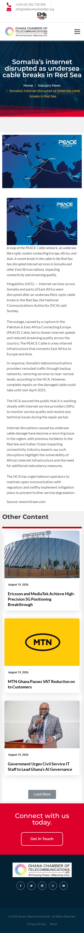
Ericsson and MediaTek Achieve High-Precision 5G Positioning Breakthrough (41, 599)
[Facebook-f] (21, 886)
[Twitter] (31, 886)
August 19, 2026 (18, 584)
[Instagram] (53, 886)
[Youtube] (64, 886)
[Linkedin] (42, 886)
